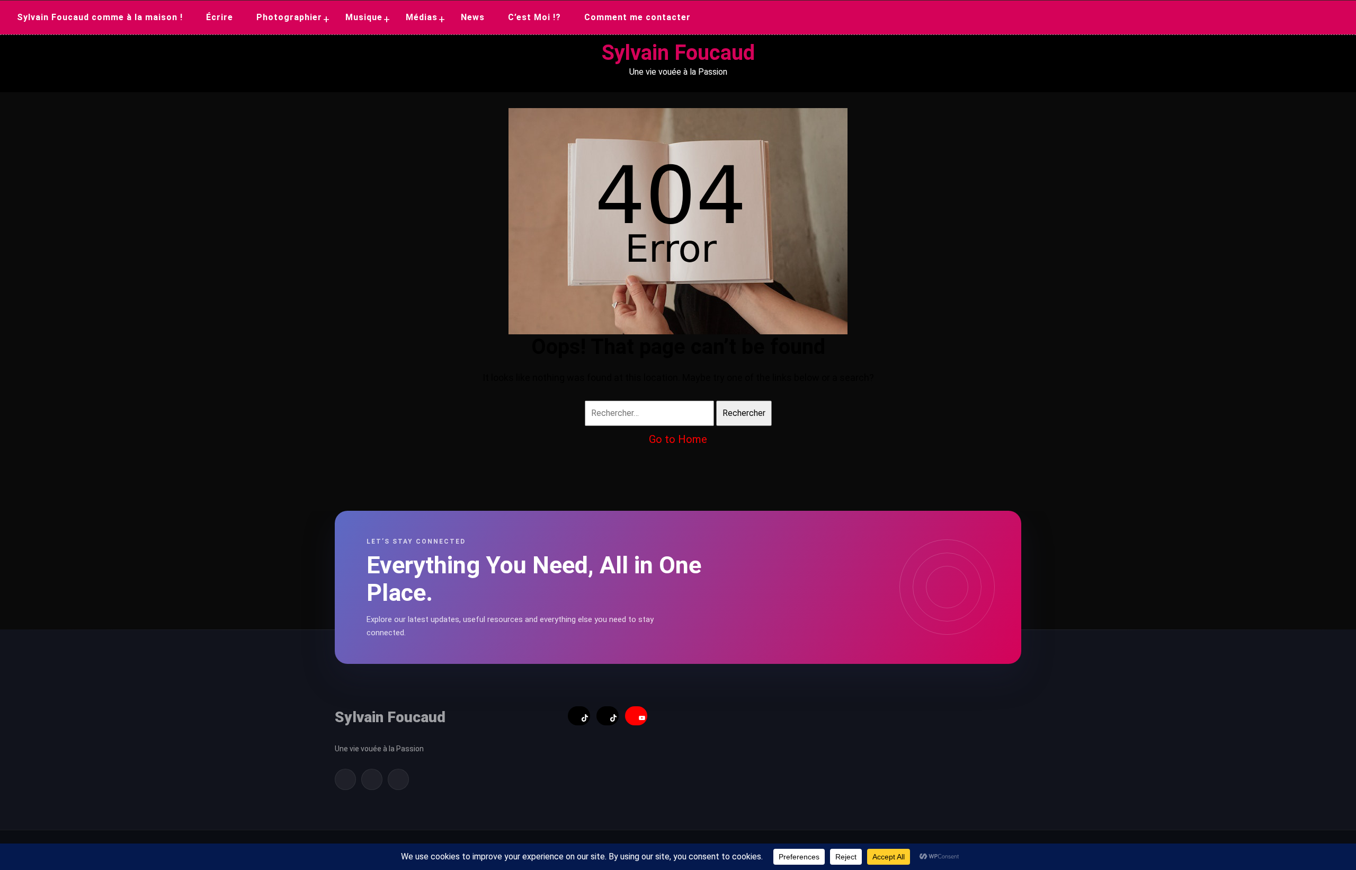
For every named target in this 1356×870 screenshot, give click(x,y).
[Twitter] (371, 779)
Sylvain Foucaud (678, 52)
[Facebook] (345, 779)
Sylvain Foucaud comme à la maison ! (100, 17)
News (473, 17)
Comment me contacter (637, 17)
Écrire (219, 17)
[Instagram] (398, 779)
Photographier (289, 17)
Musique (363, 17)
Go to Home (678, 439)
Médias (422, 17)
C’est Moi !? (534, 17)
